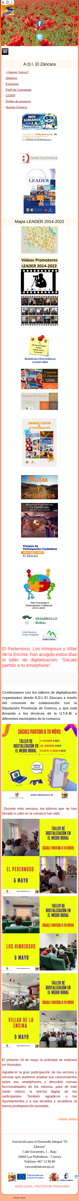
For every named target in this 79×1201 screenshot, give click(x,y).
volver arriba (67, 1119)
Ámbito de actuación (18, 101)
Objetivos (11, 78)
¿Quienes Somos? (17, 72)
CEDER (10, 95)
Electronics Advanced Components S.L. (46, 1198)
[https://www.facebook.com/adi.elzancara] (39, 23)
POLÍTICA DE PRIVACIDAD (52, 1186)
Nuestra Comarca (16, 107)
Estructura (12, 84)
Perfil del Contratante (18, 89)
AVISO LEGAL (24, 1186)
